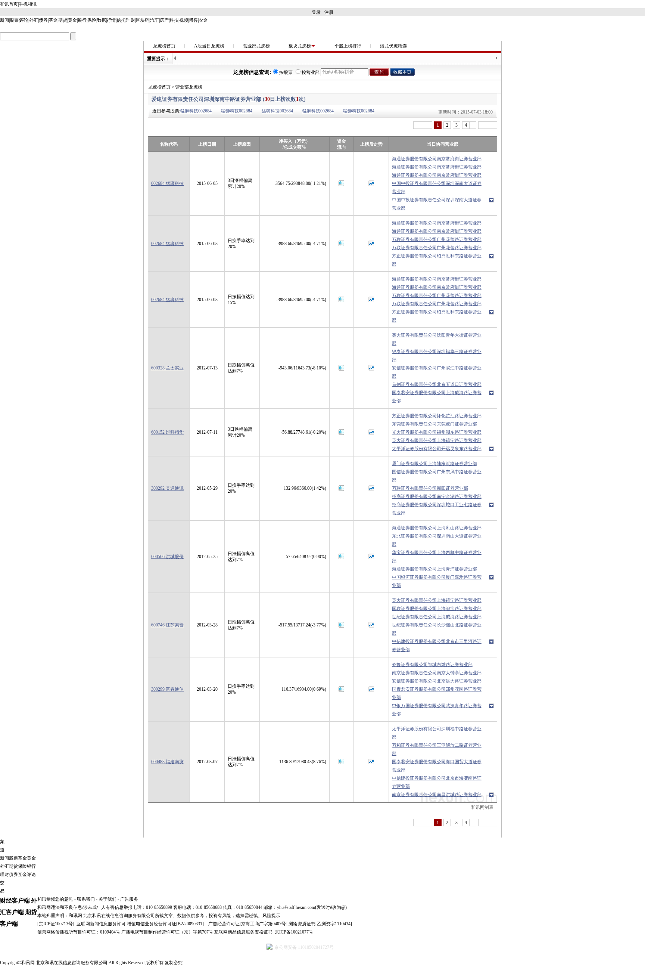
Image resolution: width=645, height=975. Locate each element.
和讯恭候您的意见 (55, 899)
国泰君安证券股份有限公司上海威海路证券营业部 (437, 396)
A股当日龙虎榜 (209, 46)
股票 (14, 20)
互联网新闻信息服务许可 (101, 923)
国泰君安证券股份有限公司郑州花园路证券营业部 (437, 693)
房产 (164, 20)
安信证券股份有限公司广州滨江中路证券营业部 (437, 372)
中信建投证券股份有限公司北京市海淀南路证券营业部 (437, 782)
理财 (130, 20)
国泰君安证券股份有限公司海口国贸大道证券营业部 (437, 766)
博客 (193, 20)
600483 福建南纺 (167, 761)
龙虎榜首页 (164, 46)
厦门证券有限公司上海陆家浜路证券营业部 (434, 463)
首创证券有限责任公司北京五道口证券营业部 (437, 384)
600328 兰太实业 (167, 368)
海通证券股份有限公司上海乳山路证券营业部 (437, 527)
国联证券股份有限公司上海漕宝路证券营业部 (437, 608)
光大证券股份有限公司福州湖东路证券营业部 (437, 432)
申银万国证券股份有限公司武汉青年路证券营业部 (437, 709)
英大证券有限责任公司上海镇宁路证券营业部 (437, 440)
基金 (53, 20)
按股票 (286, 72)
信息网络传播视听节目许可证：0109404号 (78, 932)
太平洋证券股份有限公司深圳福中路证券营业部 (437, 733)
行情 (111, 20)
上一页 (423, 125)
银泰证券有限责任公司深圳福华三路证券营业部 (437, 355)
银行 (82, 20)
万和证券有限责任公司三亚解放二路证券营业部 (437, 749)
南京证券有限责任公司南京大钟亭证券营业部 (437, 672)
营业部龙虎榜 (256, 46)
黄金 (72, 20)
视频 (183, 20)
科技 (173, 20)
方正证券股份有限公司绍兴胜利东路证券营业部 (437, 260)
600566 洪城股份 (167, 556)
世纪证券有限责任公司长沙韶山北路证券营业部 (437, 629)
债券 (43, 20)
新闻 (4, 20)
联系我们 (86, 899)
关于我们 (107, 899)
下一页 (488, 125)
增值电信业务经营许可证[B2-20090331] (165, 923)
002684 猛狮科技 (167, 183)
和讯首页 (9, 4)
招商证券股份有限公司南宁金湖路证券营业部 (437, 496)
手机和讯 (28, 4)
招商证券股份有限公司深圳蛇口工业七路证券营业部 (437, 509)
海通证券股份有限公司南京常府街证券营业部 (437, 158)
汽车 (154, 20)
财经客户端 (15, 900)
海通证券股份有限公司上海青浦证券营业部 (434, 569)
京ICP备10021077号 (294, 932)
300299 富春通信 (167, 689)
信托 (120, 20)
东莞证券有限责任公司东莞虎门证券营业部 (434, 424)
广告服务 (129, 899)
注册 (328, 12)
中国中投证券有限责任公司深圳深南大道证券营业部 (437, 187)
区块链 (142, 20)
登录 (316, 12)
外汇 (33, 20)
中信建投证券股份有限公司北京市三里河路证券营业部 (437, 645)
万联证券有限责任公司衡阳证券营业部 (430, 488)
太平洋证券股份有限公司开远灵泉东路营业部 (437, 448)
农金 (203, 20)
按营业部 (311, 72)
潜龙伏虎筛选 (393, 46)
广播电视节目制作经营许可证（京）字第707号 (167, 932)
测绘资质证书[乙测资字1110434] (320, 923)
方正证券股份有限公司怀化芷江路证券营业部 (437, 415)
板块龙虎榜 (300, 46)
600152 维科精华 (167, 432)
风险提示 (271, 915)
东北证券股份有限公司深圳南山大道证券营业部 (437, 540)
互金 (22, 874)
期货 (62, 20)
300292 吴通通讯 (167, 488)
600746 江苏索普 (167, 625)
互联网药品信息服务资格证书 (243, 932)
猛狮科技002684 (196, 111)
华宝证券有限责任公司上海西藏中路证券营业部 (437, 556)
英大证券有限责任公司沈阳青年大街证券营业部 (437, 339)
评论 (23, 20)
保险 (91, 20)
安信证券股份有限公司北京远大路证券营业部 (437, 681)
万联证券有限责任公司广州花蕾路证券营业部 (437, 239)
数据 (101, 20)
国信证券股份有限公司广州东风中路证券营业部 (437, 476)
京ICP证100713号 (56, 923)
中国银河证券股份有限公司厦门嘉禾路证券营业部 (437, 581)
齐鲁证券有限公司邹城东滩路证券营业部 (432, 664)
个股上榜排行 (347, 46)
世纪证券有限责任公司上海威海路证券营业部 (437, 616)
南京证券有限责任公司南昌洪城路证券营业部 (437, 794)
